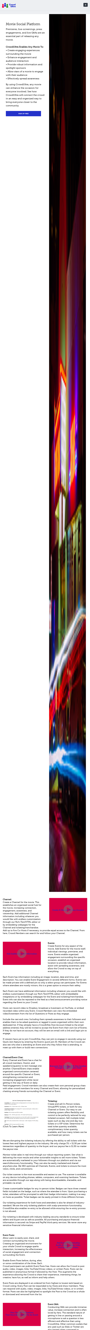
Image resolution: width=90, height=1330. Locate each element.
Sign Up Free (23, 114)
